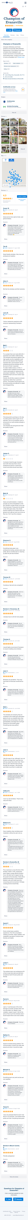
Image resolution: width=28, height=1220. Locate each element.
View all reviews (14, 1177)
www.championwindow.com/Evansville (14, 78)
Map (17, 35)
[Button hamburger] (25, 3)
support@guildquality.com (18, 1215)
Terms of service (16, 1211)
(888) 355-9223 (7, 1215)
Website (18, 30)
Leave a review (22, 196)
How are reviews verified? (22, 200)
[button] (18, 183)
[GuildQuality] (7, 3)
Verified (6, 210)
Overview (6, 35)
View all (23, 149)
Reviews (12, 35)
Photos (22, 35)
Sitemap (16, 1212)
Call (10, 30)
